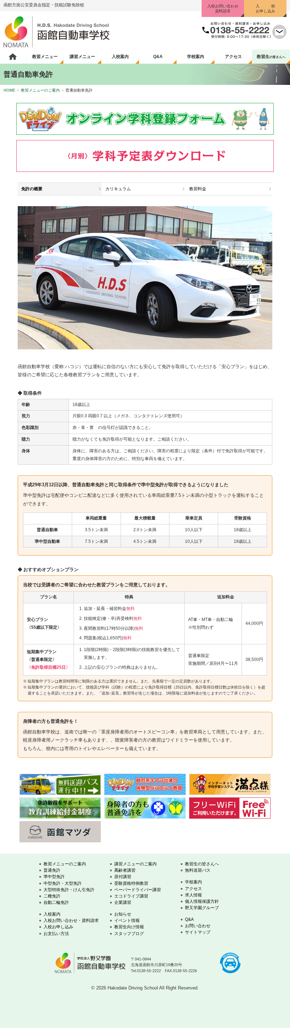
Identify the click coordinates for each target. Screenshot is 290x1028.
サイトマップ (197, 932)
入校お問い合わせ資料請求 (222, 8)
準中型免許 (54, 876)
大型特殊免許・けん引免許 (69, 889)
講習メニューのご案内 (135, 863)
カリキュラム (118, 188)
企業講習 (122, 902)
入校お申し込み (58, 926)
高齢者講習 (124, 870)
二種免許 (52, 896)
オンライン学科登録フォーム (145, 119)
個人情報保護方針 (202, 901)
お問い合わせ (197, 925)
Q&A (158, 56)
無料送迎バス (197, 870)
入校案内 (120, 56)
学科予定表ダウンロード (145, 156)
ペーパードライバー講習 (137, 889)
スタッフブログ (129, 933)
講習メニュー (82, 56)
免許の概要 (31, 188)
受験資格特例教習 (131, 883)
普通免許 (52, 870)
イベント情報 (127, 920)
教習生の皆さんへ (202, 863)
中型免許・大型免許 (63, 883)
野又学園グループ (202, 907)
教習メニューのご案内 (40, 90)
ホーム (13, 57)
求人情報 (193, 895)
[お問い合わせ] (279, 37)
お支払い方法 (56, 933)
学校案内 (195, 56)
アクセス (233, 56)
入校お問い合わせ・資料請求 (71, 920)
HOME (9, 90)
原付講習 (122, 876)
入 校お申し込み (265, 8)
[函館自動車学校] (57, 45)
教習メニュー (45, 56)
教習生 (271, 56)
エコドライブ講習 (131, 896)
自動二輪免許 (56, 902)
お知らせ (122, 914)
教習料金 (197, 188)
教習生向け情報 (129, 926)
